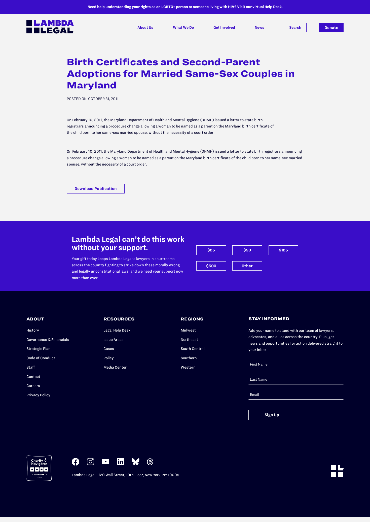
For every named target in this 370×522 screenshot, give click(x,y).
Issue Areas (113, 340)
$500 (211, 266)
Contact (33, 377)
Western (188, 367)
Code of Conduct (40, 358)
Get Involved (224, 27)
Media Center (115, 367)
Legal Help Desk (116, 330)
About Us (145, 27)
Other (247, 266)
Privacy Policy (38, 395)
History (32, 330)
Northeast (189, 340)
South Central (193, 349)
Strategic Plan (38, 349)
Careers (33, 386)
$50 (247, 250)
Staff (30, 367)
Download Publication (96, 188)
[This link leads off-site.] (75, 464)
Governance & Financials (47, 340)
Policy (108, 358)
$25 (211, 250)
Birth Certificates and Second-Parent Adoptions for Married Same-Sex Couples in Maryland (181, 73)
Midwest (188, 330)
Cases (108, 349)
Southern (189, 358)
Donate (331, 27)
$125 (283, 250)
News (259, 27)
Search (295, 27)
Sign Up (272, 415)
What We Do (183, 27)
